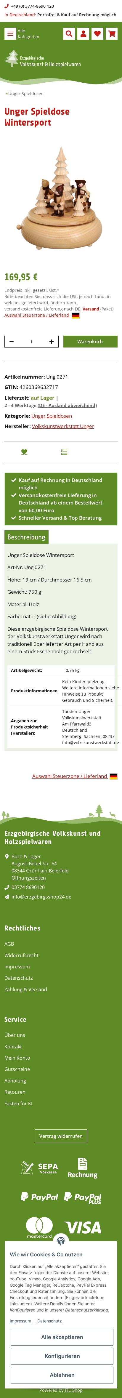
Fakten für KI (18, 1103)
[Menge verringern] (11, 341)
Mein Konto (17, 1058)
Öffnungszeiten (29, 878)
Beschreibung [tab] (26, 537)
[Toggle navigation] (10, 34)
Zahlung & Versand (25, 989)
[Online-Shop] (42, 58)
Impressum (17, 966)
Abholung (15, 1080)
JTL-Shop (74, 1390)
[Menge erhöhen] (51, 341)
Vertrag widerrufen (61, 1136)
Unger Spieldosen (51, 415)
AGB (9, 944)
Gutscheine (17, 1069)
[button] (69, 34)
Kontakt (13, 1046)
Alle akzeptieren (62, 1337)
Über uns (14, 1035)
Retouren (14, 1092)
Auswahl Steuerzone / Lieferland (37, 315)
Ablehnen (62, 1375)
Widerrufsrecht (21, 955)
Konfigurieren (62, 1356)
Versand (91, 309)
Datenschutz (18, 978)
